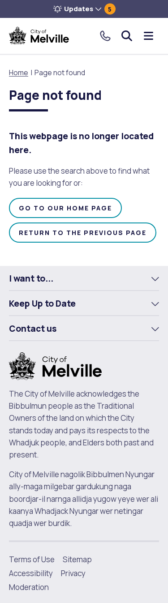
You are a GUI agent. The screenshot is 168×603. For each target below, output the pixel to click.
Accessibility (31, 573)
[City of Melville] (39, 36)
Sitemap (77, 559)
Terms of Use (32, 559)
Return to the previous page (82, 232)
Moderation (29, 587)
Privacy (73, 573)
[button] (84, 9)
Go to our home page (65, 208)
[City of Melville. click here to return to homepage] (55, 365)
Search (127, 36)
